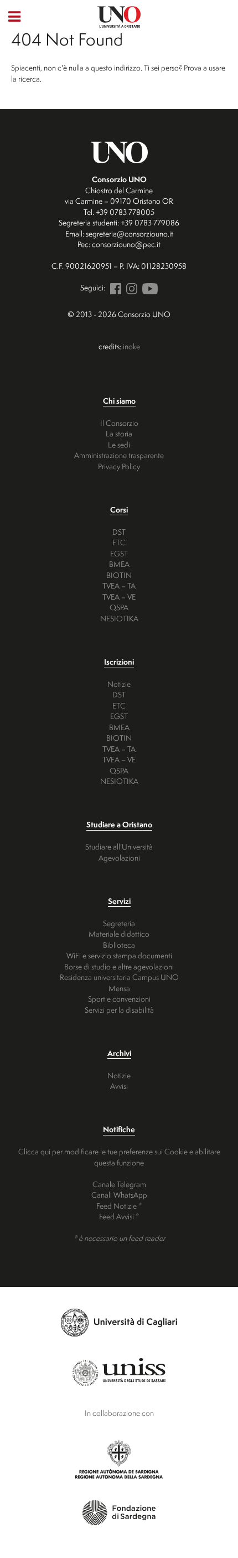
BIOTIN (119, 575)
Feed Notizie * (119, 1205)
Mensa (119, 988)
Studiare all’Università (119, 846)
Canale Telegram (119, 1184)
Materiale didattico (119, 933)
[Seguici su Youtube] (148, 287)
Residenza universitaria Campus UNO (119, 977)
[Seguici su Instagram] (130, 287)
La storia (119, 433)
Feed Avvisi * (119, 1216)
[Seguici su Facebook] (114, 287)
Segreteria (119, 923)
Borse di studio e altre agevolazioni (119, 966)
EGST (119, 553)
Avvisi (119, 1085)
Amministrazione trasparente (119, 455)
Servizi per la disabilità (119, 1009)
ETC (119, 542)
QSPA (119, 607)
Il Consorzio (119, 423)
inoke (131, 346)
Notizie (119, 684)
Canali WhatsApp (119, 1194)
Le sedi (119, 444)
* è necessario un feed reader (119, 1238)
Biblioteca (119, 944)
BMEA (119, 564)
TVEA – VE (119, 596)
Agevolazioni (119, 857)
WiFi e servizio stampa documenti (119, 955)
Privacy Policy (119, 466)
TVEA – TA (119, 585)
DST (119, 531)
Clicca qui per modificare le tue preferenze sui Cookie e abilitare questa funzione (119, 1157)
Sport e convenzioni (119, 998)
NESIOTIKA (119, 618)
